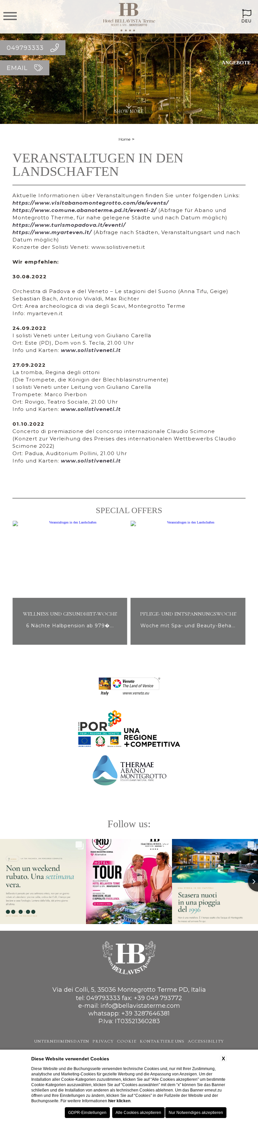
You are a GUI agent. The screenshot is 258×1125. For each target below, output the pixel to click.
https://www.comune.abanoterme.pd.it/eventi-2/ (84, 210)
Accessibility (206, 1041)
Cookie (126, 1041)
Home (124, 139)
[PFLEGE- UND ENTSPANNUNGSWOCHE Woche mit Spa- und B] (85, 643)
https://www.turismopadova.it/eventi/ (69, 225)
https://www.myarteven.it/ (52, 232)
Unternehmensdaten (61, 1041)
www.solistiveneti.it (91, 350)
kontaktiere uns (162, 1041)
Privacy (103, 1041)
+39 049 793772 (158, 998)
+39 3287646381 (145, 1013)
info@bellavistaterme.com (140, 1005)
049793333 (103, 998)
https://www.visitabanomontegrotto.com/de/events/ (90, 203)
